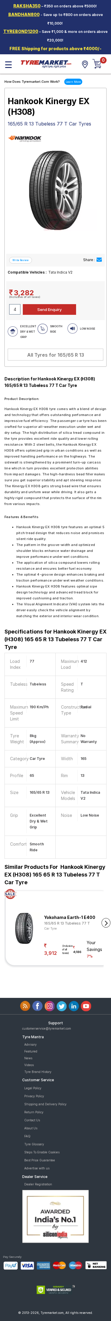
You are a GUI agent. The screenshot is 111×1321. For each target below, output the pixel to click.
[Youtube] (86, 1006)
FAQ (27, 1136)
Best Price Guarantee (39, 1160)
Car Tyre (50, 928)
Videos (29, 1065)
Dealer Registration (38, 1184)
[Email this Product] (99, 259)
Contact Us (32, 1120)
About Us (30, 1128)
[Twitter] (62, 1006)
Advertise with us (36, 1168)
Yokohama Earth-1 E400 (69, 917)
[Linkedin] (74, 1006)
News (28, 1058)
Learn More (73, 81)
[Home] (46, 63)
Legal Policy (32, 1088)
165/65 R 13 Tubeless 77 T (67, 923)
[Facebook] (37, 1006)
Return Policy (34, 1112)
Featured (30, 1051)
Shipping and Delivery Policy (45, 1104)
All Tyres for (55, 355)
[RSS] (25, 1006)
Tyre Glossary (34, 1144)
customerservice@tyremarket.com (46, 1028)
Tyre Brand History (38, 1072)
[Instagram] (49, 1006)
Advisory (30, 1044)
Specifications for (55, 639)
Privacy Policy (34, 1096)
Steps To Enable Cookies (41, 1152)
